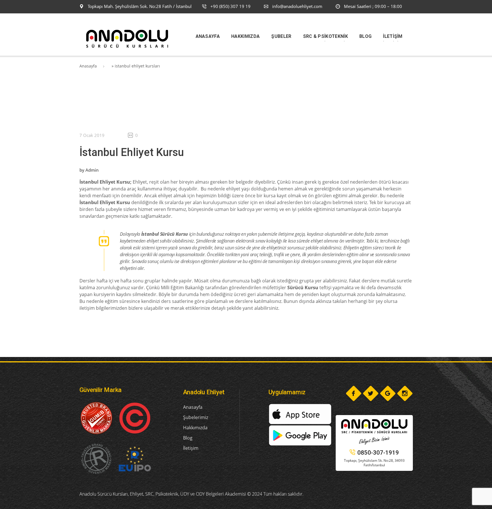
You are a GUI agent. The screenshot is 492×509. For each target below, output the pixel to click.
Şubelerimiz (195, 417)
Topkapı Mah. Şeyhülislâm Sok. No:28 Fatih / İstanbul (139, 6)
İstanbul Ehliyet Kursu (131, 152)
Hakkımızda (195, 427)
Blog (187, 438)
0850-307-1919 (378, 452)
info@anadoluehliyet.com (297, 6)
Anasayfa (88, 66)
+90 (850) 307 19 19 (230, 6)
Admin (92, 170)
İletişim (190, 448)
